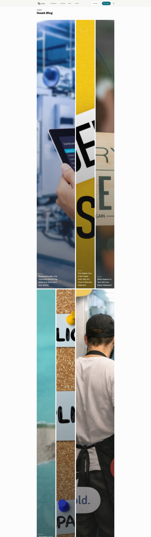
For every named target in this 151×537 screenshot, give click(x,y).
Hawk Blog (41, 273)
